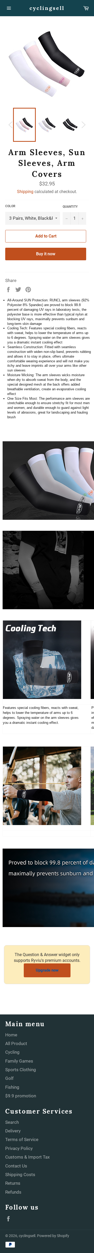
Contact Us (16, 1166)
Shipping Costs (20, 1174)
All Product (16, 1043)
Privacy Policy (19, 1148)
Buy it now (45, 253)
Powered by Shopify (53, 1236)
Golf (9, 1078)
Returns (12, 1183)
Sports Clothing (20, 1069)
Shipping (25, 191)
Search (12, 1122)
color (10, 206)
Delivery (13, 1130)
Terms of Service (21, 1139)
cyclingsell (47, 8)
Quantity (70, 206)
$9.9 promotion (20, 1095)
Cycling (12, 1052)
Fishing (12, 1087)
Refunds (13, 1192)
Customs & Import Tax (27, 1157)
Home (11, 1034)
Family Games (19, 1061)
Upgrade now (47, 970)
